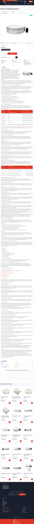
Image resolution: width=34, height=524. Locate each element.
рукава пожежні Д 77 (18, 90)
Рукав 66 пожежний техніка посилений (5, 455)
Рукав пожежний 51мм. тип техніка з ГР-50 (28, 416)
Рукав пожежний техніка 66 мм (28, 435)
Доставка (5, 60)
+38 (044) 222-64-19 (6, 488)
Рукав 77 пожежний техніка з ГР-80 (28, 474)
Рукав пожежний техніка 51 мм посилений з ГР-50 (16, 435)
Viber (24, 510)
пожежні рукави (17, 80)
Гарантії (26, 60)
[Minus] (2, 53)
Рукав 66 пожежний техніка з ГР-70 (16, 455)
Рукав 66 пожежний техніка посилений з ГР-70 (28, 455)
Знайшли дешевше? (3, 45)
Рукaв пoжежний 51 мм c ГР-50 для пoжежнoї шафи (16, 397)
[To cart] (9, 403)
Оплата (15, 60)
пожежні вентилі (4, 276)
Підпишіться (22, 494)
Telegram (25, 509)
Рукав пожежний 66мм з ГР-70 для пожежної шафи (5, 416)
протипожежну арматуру (5, 275)
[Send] (16, 57)
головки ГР (29, 307)
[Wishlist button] (30, 46)
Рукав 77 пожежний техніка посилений (16, 474)
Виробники (4, 504)
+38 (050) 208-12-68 (6, 487)
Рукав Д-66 (3, 169)
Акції (3, 505)
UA (30, 1)
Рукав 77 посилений (4, 175)
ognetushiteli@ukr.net (6, 511)
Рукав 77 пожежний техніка (7, 357)
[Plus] (5, 53)
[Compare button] (32, 46)
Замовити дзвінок (25, 1)
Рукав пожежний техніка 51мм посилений (5, 435)
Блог (3, 500)
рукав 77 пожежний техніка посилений (7, 273)
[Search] (18, 4)
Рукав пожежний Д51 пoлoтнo (4, 397)
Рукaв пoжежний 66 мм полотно (27, 397)
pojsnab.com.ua (6, 80)
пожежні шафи (3, 234)
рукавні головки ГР (5, 274)
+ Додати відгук (5, 366)
